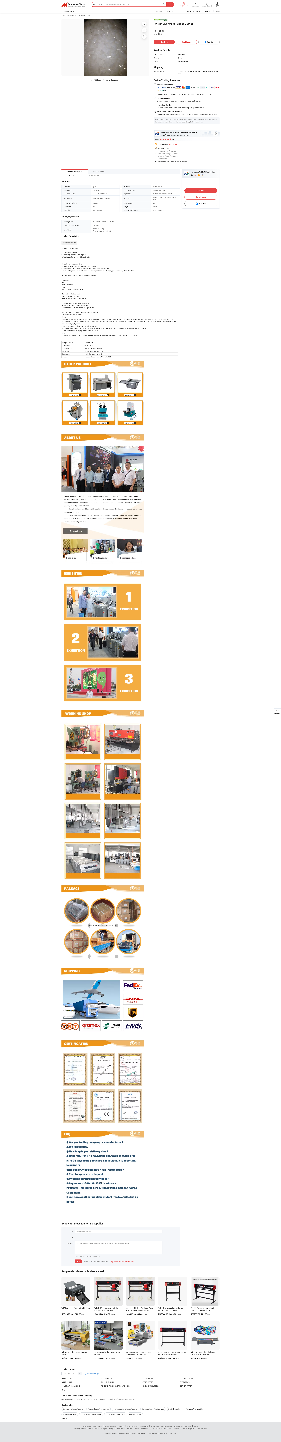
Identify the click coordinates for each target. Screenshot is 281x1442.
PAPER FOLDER (66, 1382)
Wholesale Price (143, 1426)
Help (180, 11)
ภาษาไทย (176, 1428)
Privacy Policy (173, 1433)
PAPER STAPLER (185, 1382)
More (63, 1418)
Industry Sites (155, 1426)
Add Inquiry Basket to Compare (106, 80)
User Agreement (153, 1433)
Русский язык (121, 1428)
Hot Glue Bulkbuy (135, 1414)
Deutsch (136, 1428)
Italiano (129, 1428)
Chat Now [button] (210, 42)
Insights (196, 1426)
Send (78, 1261)
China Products (97, 1426)
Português (104, 1428)
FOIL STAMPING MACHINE (70, 1386)
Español (96, 1428)
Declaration (163, 1433)
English (89, 1428)
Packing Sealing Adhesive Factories (125, 1409)
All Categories (69, 11)
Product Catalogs (92, 1374)
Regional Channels (166, 1426)
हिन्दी (170, 1428)
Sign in (217, 6)
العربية (152, 1428)
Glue (88, 15)
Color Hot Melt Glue (69, 1414)
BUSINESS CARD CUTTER (149, 1386)
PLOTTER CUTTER (146, 1382)
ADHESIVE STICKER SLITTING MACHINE (115, 1386)
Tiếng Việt (191, 1428)
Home (63, 15)
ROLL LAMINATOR (146, 1378)
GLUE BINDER (106, 1378)
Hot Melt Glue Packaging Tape (91, 1414)
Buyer (169, 11)
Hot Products (87, 1426)
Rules (218, 11)
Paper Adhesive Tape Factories (98, 1409)
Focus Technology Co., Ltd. (126, 1433)
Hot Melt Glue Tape (174, 1409)
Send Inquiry (187, 42)
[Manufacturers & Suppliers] (73, 4)
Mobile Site (188, 1426)
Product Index (178, 1426)
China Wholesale (132, 1426)
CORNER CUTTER (186, 1386)
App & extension (192, 11)
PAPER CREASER (186, 1378)
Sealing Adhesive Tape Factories (153, 1409)
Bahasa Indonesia (201, 1428)
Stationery (82, 15)
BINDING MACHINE (107, 1382)
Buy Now (164, 42)
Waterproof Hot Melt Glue (194, 1409)
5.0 (192, 175)
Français (111, 1428)
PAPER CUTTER (66, 1378)
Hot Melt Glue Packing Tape (115, 1414)
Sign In (157, 161)
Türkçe (183, 1428)
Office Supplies (72, 15)
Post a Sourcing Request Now (122, 1261)
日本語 (165, 1428)
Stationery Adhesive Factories (73, 1409)
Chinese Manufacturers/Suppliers (114, 1426)
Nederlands (144, 1428)
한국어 (158, 1428)
